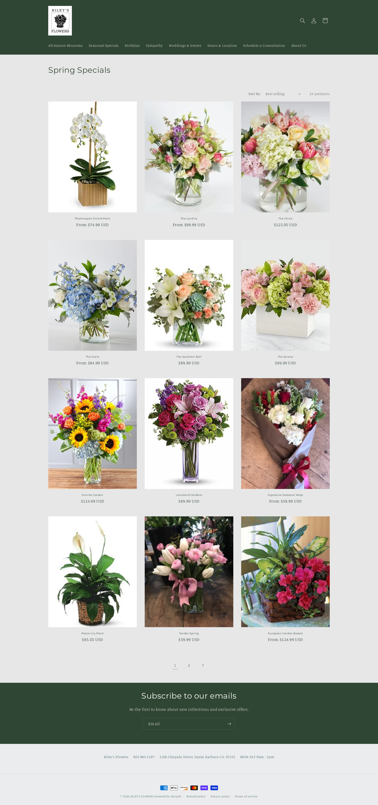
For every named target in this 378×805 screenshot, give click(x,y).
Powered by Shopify (167, 796)
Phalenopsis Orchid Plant (92, 218)
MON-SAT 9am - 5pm (257, 757)
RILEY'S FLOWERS (142, 796)
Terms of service (246, 796)
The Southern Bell (188, 356)
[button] (302, 20)
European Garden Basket (285, 633)
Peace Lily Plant (92, 633)
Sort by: (254, 93)
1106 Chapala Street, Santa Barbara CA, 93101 (197, 757)
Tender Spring (189, 633)
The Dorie (92, 356)
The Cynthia (189, 218)
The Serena (285, 356)
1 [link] (175, 665)
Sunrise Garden (92, 494)
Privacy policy (220, 796)
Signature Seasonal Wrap (285, 494)
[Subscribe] (229, 724)
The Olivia (285, 218)
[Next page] (202, 665)
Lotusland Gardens (189, 494)
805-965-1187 (144, 757)
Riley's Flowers (116, 757)
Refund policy (196, 796)
